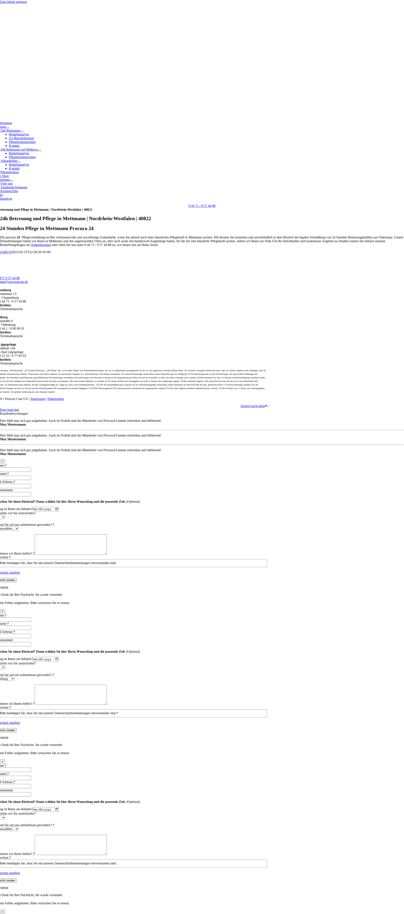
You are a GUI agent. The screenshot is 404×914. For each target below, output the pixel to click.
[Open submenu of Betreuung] (7, 128)
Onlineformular (41, 245)
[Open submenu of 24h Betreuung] (22, 131)
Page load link (9, 410)
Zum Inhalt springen (13, 2)
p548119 (6, 252)
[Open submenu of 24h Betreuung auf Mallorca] (39, 150)
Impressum (38, 399)
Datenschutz (56, 399)
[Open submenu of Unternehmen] (11, 180)
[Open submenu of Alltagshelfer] (19, 162)
